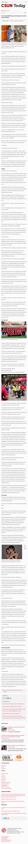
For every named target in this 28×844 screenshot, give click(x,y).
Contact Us (18, 833)
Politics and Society (5, 741)
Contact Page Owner (5, 836)
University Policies (4, 837)
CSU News (3, 768)
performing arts (16, 750)
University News (17, 731)
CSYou (2, 767)
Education (21, 20)
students (21, 750)
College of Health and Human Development (14, 690)
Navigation (24, 7)
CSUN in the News (5, 791)
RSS (8, 10)
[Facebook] (8, 698)
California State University (6, 840)
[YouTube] (11, 698)
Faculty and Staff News (6, 782)
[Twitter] (6, 698)
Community (16, 20)
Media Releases (21, 740)
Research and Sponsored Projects (16, 741)
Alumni (12, 20)
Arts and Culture (11, 748)
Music (22, 748)
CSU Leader (3, 765)
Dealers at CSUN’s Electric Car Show (8, 799)
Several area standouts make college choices (10, 811)
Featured (5, 691)
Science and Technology (6, 788)
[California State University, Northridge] (13, 7)
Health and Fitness (5, 783)
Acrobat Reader (4, 838)
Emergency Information (5, 841)
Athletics (3, 774)
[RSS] (3, 698)
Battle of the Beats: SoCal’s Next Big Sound (16, 745)
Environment (14, 740)
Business (3, 776)
